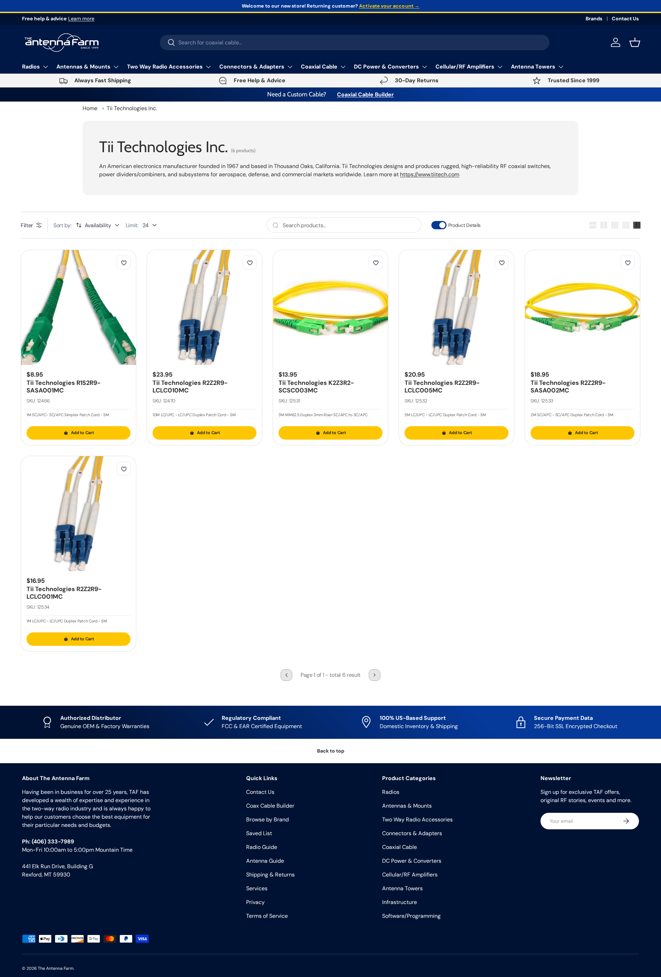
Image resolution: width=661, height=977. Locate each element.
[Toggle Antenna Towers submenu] (561, 67)
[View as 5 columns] (636, 225)
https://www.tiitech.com (429, 174)
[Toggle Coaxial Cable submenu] (343, 67)
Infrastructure (399, 902)
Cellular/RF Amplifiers (465, 66)
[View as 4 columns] (625, 225)
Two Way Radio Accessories (165, 66)
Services (256, 888)
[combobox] (355, 42)
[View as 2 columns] (603, 225)
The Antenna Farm (56, 968)
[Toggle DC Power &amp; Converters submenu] (424, 67)
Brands (594, 18)
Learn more (81, 18)
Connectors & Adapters (251, 66)
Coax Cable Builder (270, 805)
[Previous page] (286, 675)
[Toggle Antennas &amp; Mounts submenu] (116, 67)
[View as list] (592, 225)
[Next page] (374, 675)
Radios (31, 66)
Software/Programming (411, 916)
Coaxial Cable (319, 66)
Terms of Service (267, 916)
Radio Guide (261, 847)
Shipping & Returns (270, 874)
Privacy (255, 902)
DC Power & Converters (386, 66)
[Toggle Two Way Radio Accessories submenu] (208, 67)
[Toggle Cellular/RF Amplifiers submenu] (500, 67)
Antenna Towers (533, 66)
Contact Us (625, 18)
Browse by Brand (267, 819)
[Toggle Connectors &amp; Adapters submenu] (290, 67)
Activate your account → (389, 6)
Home (90, 108)
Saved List (259, 833)
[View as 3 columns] (614, 225)
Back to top (330, 751)
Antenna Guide (265, 860)
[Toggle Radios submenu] (45, 67)
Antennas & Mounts (83, 66)
